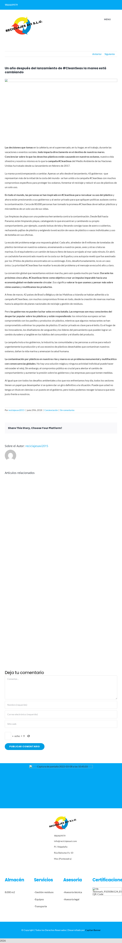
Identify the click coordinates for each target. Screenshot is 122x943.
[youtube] (72, 866)
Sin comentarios (67, 410)
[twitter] (58, 866)
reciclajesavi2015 (16, 410)
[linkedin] (93, 4)
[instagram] (63, 866)
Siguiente (110, 53)
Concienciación (51, 410)
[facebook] (87, 4)
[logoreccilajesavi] (24, 17)
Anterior (97, 53)
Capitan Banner (93, 930)
